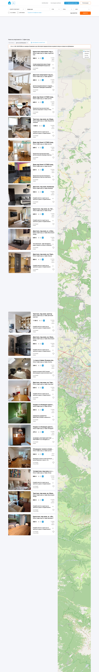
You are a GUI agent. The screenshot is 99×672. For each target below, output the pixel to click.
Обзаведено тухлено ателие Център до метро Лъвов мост (43, 449)
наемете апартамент (14, 9)
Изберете (85, 13)
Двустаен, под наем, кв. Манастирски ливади (43, 337)
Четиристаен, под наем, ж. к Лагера (43, 471)
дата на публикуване (21, 42)
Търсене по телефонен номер (35, 12)
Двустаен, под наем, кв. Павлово (43, 254)
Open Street (87, 51)
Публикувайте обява (72, 3)
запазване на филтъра (38, 42)
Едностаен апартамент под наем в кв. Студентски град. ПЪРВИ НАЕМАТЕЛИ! (43, 51)
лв (38, 58)
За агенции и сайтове (56, 3)
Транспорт (87, 57)
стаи (53, 9)
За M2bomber (45, 3)
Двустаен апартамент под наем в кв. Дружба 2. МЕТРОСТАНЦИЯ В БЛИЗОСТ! (43, 75)
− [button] (59, 53)
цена (76, 9)
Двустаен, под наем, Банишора (43, 186)
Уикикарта (87, 53)
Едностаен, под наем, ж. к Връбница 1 (43, 516)
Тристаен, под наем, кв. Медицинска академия (43, 119)
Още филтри (73, 13)
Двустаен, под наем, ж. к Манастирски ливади (43, 231)
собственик (22, 12)
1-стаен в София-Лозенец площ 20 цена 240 (43, 360)
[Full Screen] (59, 55)
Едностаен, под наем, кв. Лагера (43, 209)
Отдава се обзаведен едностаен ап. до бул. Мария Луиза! (43, 404)
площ (64, 9)
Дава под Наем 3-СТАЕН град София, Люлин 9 (43, 142)
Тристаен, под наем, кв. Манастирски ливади (43, 493)
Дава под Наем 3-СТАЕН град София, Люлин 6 (43, 164)
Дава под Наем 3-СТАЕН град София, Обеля (43, 97)
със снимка (13, 12)
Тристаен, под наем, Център (42, 314)
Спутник (86, 55)
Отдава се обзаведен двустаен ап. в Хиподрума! (43, 427)
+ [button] (59, 51)
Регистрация (85, 3)
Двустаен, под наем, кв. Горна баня (43, 382)
